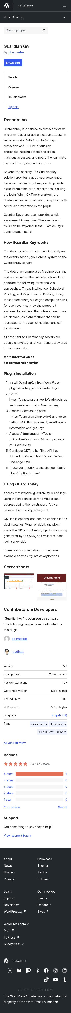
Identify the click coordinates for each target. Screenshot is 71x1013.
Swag (43, 911)
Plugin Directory (14, 17)
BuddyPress (14, 944)
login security (46, 731)
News (8, 866)
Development (17, 97)
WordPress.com (17, 924)
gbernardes (16, 52)
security (61, 731)
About (8, 859)
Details (12, 77)
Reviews (14, 87)
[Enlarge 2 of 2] (62, 578)
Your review (12, 807)
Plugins (42, 872)
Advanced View (15, 743)
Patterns (43, 879)
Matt (9, 930)
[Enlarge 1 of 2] (29, 578)
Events (42, 898)
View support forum (17, 835)
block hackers (58, 724)
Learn (8, 891)
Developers (12, 905)
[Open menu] (65, 5)
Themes (43, 866)
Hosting (9, 872)
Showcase (44, 859)
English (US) (59, 715)
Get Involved (46, 891)
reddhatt (18, 651)
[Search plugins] (44, 30)
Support (13, 107)
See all (62, 807)
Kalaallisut (19, 961)
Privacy (9, 879)
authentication (39, 724)
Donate (44, 905)
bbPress (11, 937)
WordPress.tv (15, 911)
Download (13, 62)
